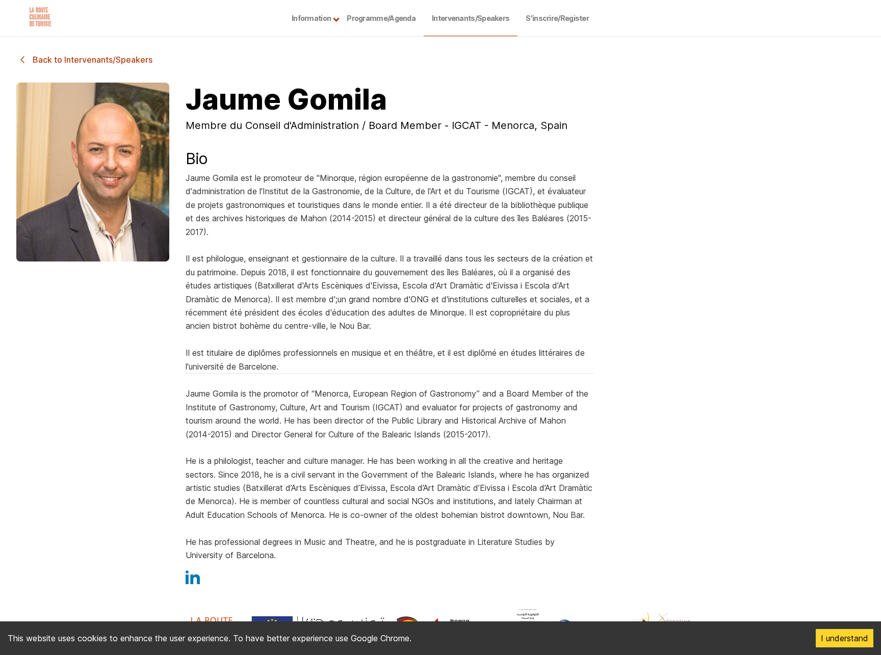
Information (311, 18)
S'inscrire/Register (557, 18)
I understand (844, 638)
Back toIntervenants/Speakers (92, 60)
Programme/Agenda (381, 18)
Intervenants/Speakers (470, 18)
